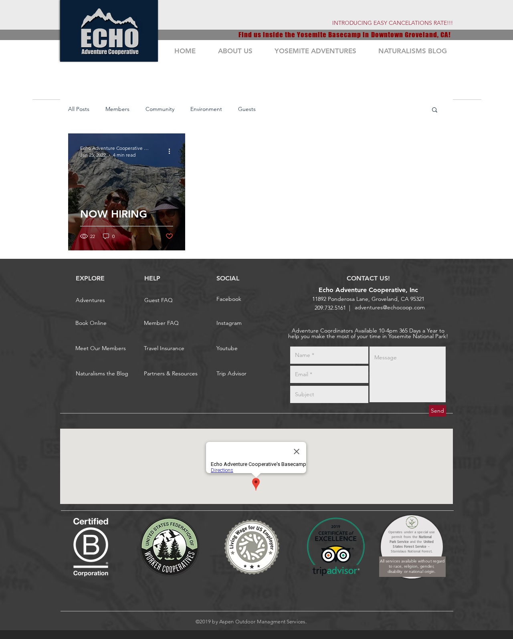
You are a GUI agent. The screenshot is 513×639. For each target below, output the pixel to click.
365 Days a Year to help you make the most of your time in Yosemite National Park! (368, 333)
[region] (109, 31)
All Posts (78, 109)
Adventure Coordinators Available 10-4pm (345, 330)
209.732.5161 (330, 307)
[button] (434, 110)
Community (159, 109)
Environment (206, 109)
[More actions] (172, 151)
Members (117, 109)
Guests (247, 109)
